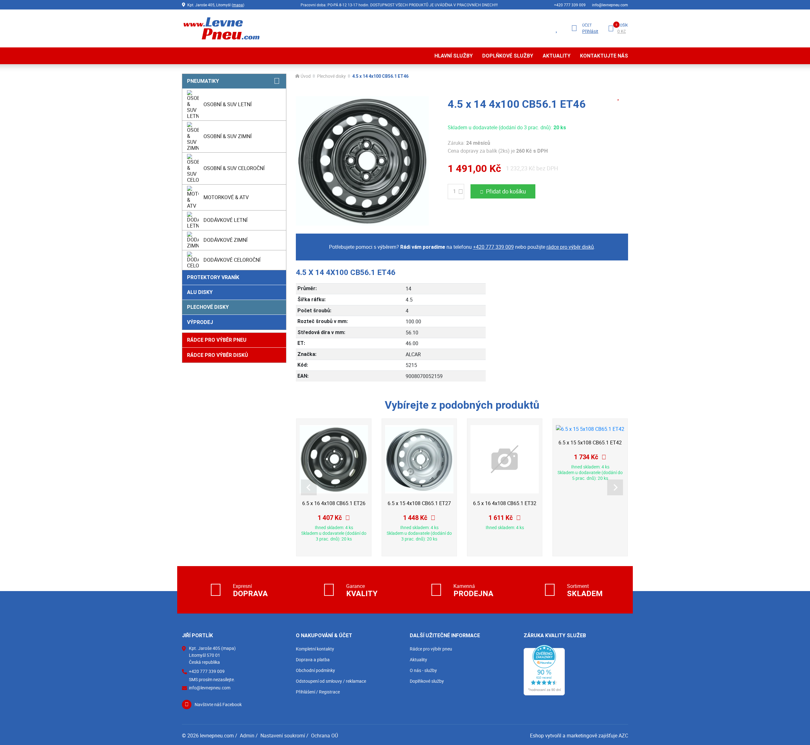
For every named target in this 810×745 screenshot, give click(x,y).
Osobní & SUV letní (227, 104)
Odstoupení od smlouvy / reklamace (331, 681)
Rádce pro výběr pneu (216, 340)
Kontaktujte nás (604, 56)
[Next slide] (615, 487)
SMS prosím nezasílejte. (212, 679)
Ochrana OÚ (324, 735)
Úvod (306, 76)
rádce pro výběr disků (570, 246)
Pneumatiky (203, 81)
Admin (247, 735)
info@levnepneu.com (610, 4)
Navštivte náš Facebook (218, 704)
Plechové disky (208, 307)
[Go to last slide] (309, 487)
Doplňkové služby (507, 56)
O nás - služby (423, 670)
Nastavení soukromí (282, 735)
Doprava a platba (313, 659)
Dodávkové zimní (225, 239)
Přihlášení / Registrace (318, 692)
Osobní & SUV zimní (227, 136)
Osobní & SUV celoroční (234, 168)
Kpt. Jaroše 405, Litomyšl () (215, 4)
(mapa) (228, 648)
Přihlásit (590, 31)
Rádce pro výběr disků (217, 355)
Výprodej (200, 322)
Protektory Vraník (213, 277)
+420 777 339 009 (570, 4)
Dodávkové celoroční (231, 259)
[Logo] (220, 28)
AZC (623, 735)
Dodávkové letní (225, 220)
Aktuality (556, 56)
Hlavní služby (453, 56)
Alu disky (200, 292)
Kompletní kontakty (315, 649)
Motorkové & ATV (226, 197)
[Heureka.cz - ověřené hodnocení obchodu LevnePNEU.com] (544, 669)
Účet (587, 25)
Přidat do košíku (506, 191)
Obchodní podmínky (315, 670)
